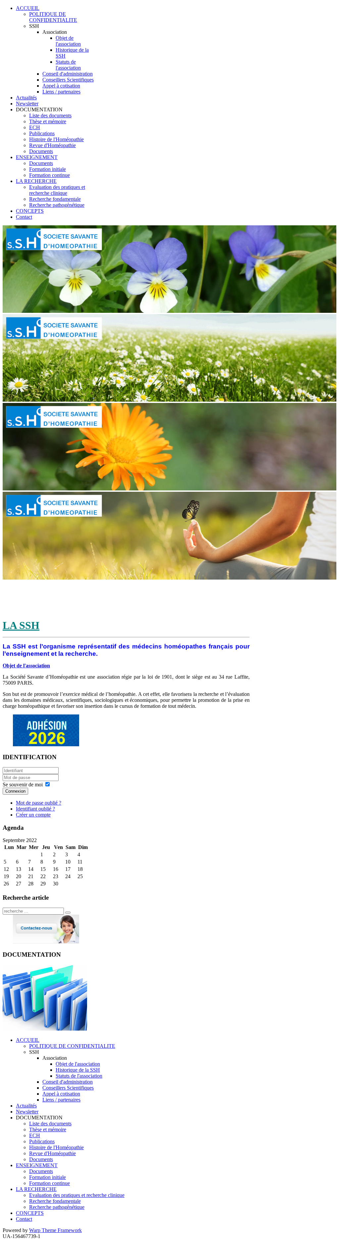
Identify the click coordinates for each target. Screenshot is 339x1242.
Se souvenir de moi (23, 784)
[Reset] (68, 913)
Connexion (15, 791)
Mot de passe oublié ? (38, 803)
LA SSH (21, 625)
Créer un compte (33, 815)
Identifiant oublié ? (35, 809)
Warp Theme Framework (55, 1230)
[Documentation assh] (45, 1029)
